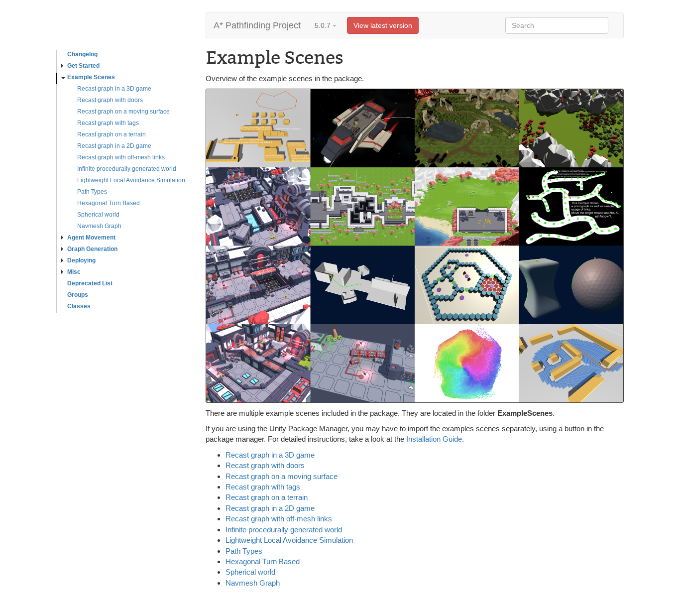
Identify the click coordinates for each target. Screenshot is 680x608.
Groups (77, 294)
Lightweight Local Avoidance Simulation (131, 180)
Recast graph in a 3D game (114, 88)
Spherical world (98, 214)
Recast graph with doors (110, 100)
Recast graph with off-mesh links (121, 157)
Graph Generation (92, 248)
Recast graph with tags (108, 123)
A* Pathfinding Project (257, 25)
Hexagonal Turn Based (108, 203)
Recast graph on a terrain (111, 134)
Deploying (81, 260)
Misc (74, 271)
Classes (79, 306)
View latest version (382, 25)
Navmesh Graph (99, 226)
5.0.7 (324, 25)
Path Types (92, 191)
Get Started (83, 65)
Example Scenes (91, 77)
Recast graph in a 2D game (114, 145)
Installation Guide (434, 439)
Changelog (82, 54)
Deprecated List (90, 283)
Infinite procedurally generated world (126, 168)
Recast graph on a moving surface (123, 111)
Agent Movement (91, 237)
